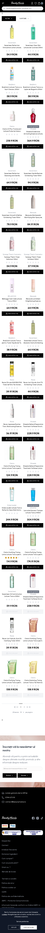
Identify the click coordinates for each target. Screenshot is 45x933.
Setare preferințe (22, 921)
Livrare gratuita (33, 126)
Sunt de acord (29, 927)
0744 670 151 (10, 797)
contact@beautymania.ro (15, 802)
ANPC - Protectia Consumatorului (15, 901)
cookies (4, 914)
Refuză (13, 927)
